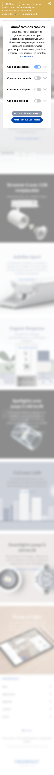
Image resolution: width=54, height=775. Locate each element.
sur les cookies (27, 56)
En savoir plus (29, 13)
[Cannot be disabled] (37, 67)
